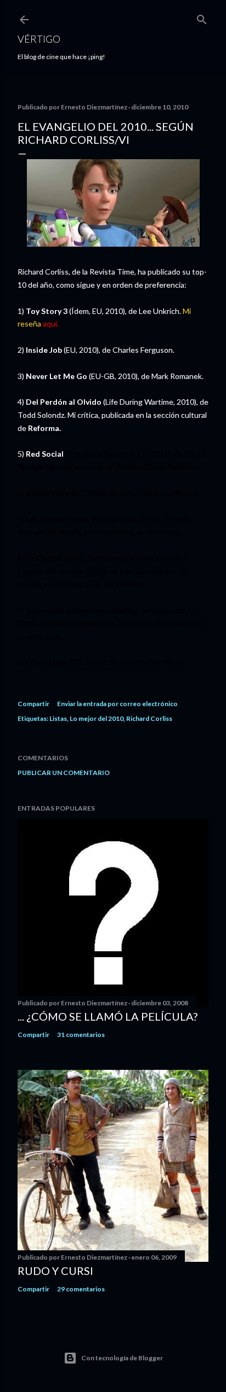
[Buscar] (201, 17)
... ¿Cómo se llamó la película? (107, 1016)
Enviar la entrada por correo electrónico (117, 704)
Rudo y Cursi (55, 1270)
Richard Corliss (149, 718)
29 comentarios (81, 1289)
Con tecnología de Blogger (122, 1358)
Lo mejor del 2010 (96, 718)
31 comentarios (81, 1034)
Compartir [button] (33, 704)
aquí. (51, 323)
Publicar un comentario (64, 772)
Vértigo (39, 39)
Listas (58, 718)
